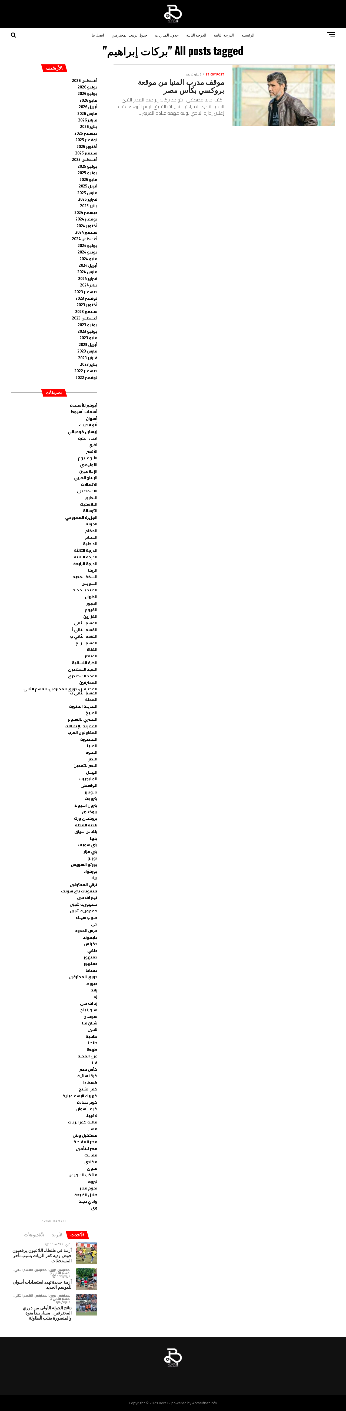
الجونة (91, 524)
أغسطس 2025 (84, 159)
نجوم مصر (88, 1188)
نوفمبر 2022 (86, 377)
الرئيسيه (247, 35)
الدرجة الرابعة (85, 563)
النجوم (91, 752)
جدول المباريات (167, 35)
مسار (92, 1128)
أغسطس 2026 (84, 80)
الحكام (91, 530)
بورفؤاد (90, 871)
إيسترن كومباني (82, 431)
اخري (92, 444)
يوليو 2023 (87, 324)
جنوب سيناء (86, 917)
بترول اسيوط (85, 805)
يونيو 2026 (87, 93)
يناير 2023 (88, 364)
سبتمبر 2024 (86, 232)
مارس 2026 (87, 113)
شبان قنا (89, 1023)
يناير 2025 (88, 205)
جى (94, 924)
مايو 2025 (88, 179)
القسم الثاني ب (83, 636)
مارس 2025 (87, 192)
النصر (92, 759)
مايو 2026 (88, 100)
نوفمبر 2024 (86, 219)
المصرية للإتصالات (81, 726)
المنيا (92, 745)
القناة (92, 649)
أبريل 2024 (88, 265)
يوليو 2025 (87, 166)
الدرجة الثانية (224, 35)
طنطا (92, 1042)
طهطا (92, 1049)
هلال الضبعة (85, 1194)
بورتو (92, 858)
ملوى (92, 1168)
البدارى (91, 497)
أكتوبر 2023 (86, 304)
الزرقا (92, 570)
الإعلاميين (88, 471)
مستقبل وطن (85, 1135)
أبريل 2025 (88, 186)
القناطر (91, 656)
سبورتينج (88, 1009)
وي (94, 1207)
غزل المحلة (87, 1056)
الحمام (91, 537)
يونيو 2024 (87, 252)
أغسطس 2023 (84, 318)
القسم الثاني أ (84, 629)
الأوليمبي (88, 464)
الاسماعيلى (87, 490)
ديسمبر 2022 (85, 370)
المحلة (91, 699)
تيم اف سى (87, 897)
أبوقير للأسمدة (83, 405)
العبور (91, 603)
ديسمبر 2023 (85, 291)
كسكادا (90, 1082)
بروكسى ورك (85, 818)
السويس (89, 583)
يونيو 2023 (87, 331)
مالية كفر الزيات (82, 1122)
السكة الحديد (85, 576)
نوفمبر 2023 (86, 298)
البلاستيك (88, 504)
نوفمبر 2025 (86, 139)
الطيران (91, 596)
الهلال (91, 772)
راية (94, 990)
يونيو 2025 (87, 172)
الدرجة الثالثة (196, 35)
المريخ (91, 712)
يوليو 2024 (87, 245)
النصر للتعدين (85, 765)
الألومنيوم (87, 457)
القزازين (90, 616)
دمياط (91, 970)
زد (95, 996)
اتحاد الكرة (87, 438)
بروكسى (89, 811)
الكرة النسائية (84, 662)
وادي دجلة (87, 1201)
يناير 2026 (88, 126)
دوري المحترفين (83, 976)
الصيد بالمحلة (84, 590)
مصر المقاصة (85, 1141)
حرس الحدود (86, 930)
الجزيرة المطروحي (81, 517)
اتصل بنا (98, 35)
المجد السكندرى (82, 669)
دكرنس (90, 943)
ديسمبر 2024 (85, 212)
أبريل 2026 (88, 106)
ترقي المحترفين (83, 884)
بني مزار (90, 851)
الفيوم (91, 609)
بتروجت (91, 798)
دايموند (90, 937)
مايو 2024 (88, 258)
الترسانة (90, 510)
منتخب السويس (82, 1174)
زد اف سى (88, 1003)
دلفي (92, 950)
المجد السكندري (82, 676)
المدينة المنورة (83, 706)
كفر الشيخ (88, 1089)
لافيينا (91, 1115)
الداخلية (90, 543)
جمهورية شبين (83, 904)
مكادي (90, 1161)
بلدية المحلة (86, 825)
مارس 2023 (87, 351)
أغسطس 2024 (84, 238)
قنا (94, 1062)
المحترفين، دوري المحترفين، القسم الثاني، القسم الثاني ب (59, 690)
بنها (93, 838)
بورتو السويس (84, 864)
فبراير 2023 (87, 357)
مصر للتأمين (86, 1148)
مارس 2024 (87, 271)
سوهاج (90, 1016)
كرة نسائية (87, 1075)
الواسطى (89, 785)
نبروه (92, 1181)
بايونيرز (91, 792)
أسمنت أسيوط (84, 411)
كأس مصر (88, 1069)
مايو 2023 (88, 337)
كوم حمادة (87, 1102)
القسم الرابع (86, 643)
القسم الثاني (85, 623)
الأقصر (91, 451)
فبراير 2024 (87, 278)
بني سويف (87, 844)
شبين (92, 1029)
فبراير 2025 (87, 199)
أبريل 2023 (88, 344)
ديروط (91, 983)
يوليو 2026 (87, 87)
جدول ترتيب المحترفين (129, 35)
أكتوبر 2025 (86, 146)
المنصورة (88, 739)
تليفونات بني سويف (79, 891)
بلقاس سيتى (85, 831)
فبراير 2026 (87, 120)
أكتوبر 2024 (86, 225)
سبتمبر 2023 (86, 311)
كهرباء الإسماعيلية (79, 1095)
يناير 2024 (88, 285)
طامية (91, 1036)
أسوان (91, 418)
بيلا (94, 877)
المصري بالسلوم (82, 719)
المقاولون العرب (82, 732)
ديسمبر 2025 (85, 133)
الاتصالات (89, 484)
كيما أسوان (86, 1108)
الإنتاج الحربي (85, 477)
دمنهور (90, 957)
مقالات (90, 1155)
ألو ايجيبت (88, 424)
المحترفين (88, 682)
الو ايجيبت (88, 778)
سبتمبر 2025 (86, 153)
